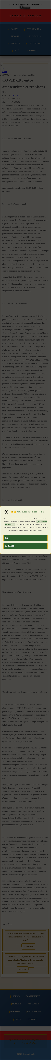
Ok (6, 538)
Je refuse (9, 546)
